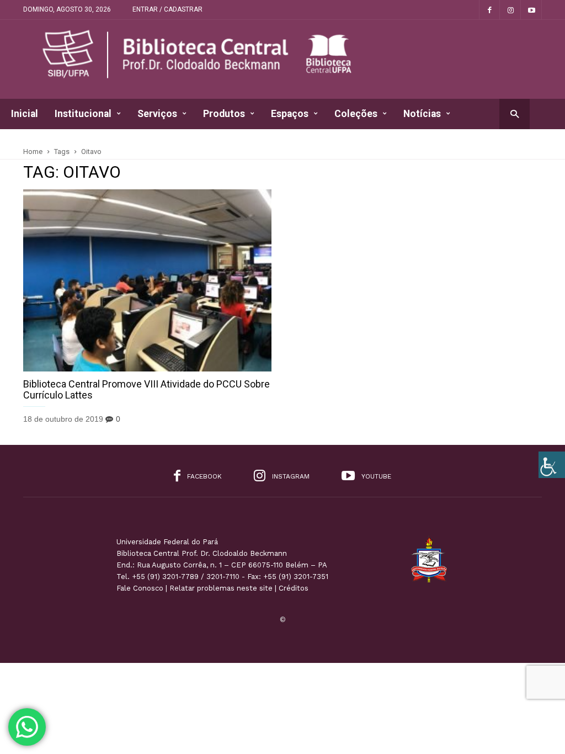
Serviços (157, 113)
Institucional (83, 113)
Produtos (224, 113)
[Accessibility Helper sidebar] (552, 465)
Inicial (24, 113)
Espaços (289, 113)
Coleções (355, 113)
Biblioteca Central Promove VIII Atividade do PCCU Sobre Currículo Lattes (146, 389)
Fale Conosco (139, 588)
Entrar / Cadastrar (167, 9)
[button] (514, 113)
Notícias (422, 113)
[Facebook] (489, 9)
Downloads (35, 144)
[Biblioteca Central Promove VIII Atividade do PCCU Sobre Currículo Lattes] (147, 280)
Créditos (293, 588)
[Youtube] (531, 9)
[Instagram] (510, 9)
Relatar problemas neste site (221, 588)
